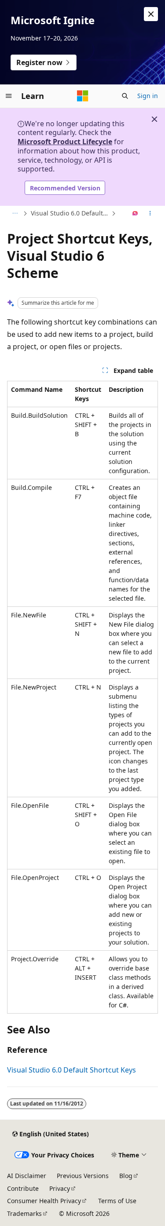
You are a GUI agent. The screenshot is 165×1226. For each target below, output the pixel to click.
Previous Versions (83, 1175)
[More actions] (150, 214)
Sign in (147, 95)
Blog (125, 1175)
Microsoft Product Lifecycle (65, 141)
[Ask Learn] (135, 214)
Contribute (23, 1188)
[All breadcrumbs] (14, 214)
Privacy (59, 1188)
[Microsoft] (82, 96)
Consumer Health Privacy (44, 1201)
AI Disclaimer (26, 1175)
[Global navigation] (9, 96)
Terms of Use (117, 1201)
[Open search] (125, 96)
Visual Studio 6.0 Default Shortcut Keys (70, 213)
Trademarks (24, 1213)
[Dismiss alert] (151, 14)
